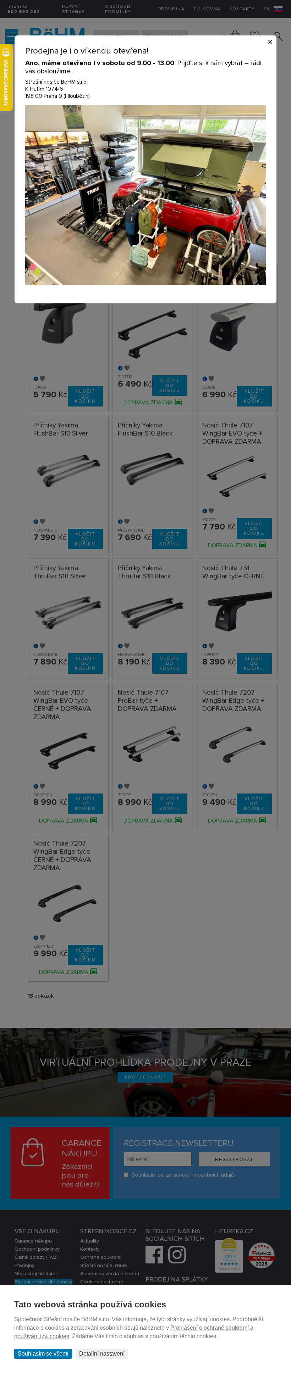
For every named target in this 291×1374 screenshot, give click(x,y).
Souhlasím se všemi (43, 1354)
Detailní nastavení (102, 1354)
